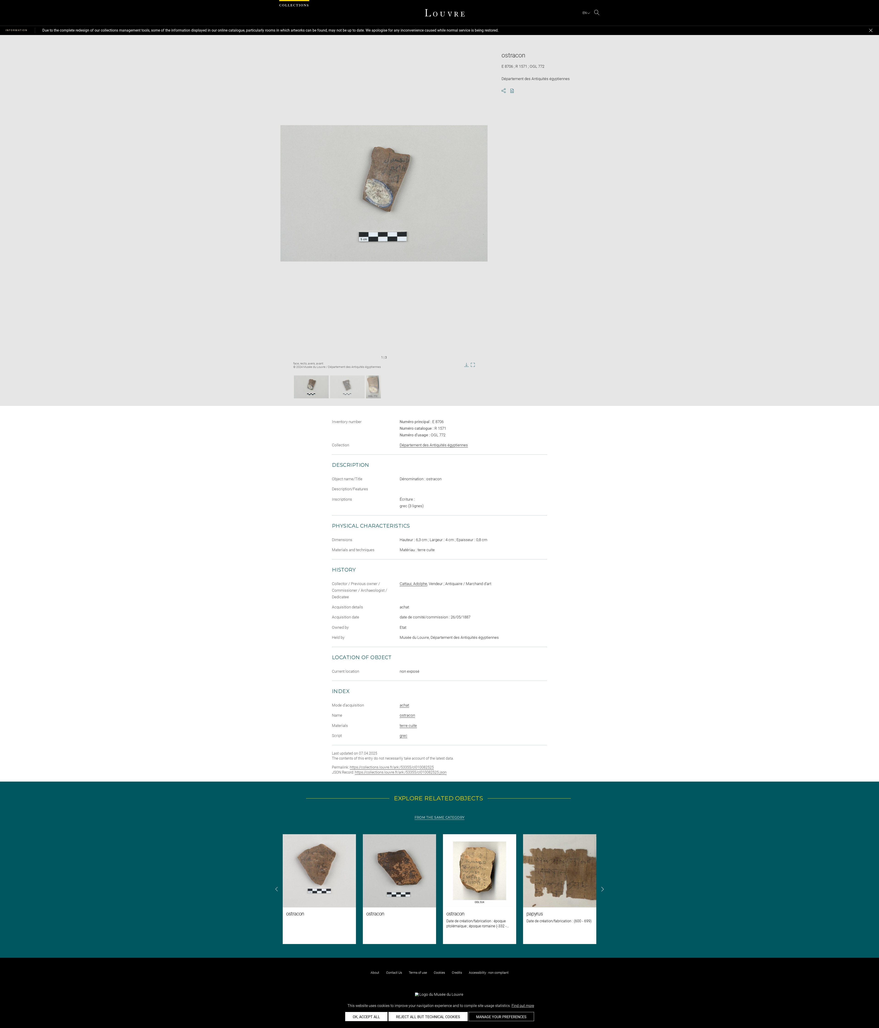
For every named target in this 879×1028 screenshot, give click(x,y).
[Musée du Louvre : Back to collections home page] (445, 13)
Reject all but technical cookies (428, 1017)
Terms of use (418, 972)
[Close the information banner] (871, 30)
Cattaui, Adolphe (413, 583)
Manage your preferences (501, 1017)
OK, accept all (366, 1017)
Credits (457, 972)
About (375, 972)
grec (403, 735)
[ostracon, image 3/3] (373, 386)
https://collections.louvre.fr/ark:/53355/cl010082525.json (401, 772)
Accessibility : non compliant (489, 972)
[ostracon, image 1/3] (311, 386)
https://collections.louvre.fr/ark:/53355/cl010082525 (392, 767)
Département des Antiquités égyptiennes (434, 445)
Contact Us (394, 972)
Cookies (439, 972)
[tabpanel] (439, 889)
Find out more (523, 1006)
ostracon (407, 715)
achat (404, 705)
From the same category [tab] (439, 817)
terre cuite (408, 725)
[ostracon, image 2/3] (347, 386)
